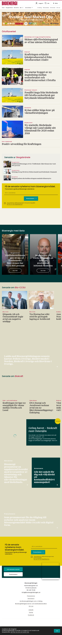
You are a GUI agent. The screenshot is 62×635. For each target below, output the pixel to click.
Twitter (31, 612)
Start (3, 7)
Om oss (58, 7)
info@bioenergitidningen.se (31, 592)
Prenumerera (46, 7)
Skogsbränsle (9, 7)
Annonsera (52, 7)
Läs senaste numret (13, 569)
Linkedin (31, 610)
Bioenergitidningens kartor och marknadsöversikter (31, 603)
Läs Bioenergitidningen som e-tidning (31, 601)
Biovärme (16, 7)
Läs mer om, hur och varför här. (20, 632)
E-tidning (39, 7)
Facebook (31, 615)
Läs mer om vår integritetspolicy (14, 204)
